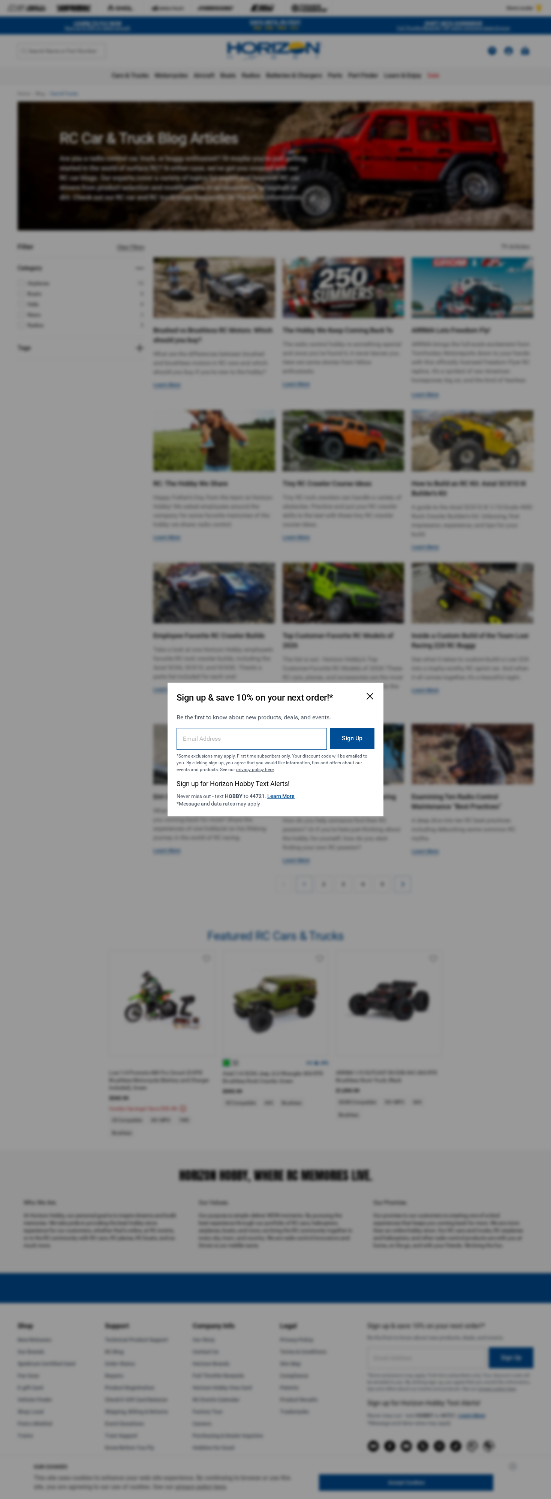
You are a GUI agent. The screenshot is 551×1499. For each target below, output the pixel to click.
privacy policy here (255, 769)
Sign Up (352, 738)
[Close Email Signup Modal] (369, 696)
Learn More (281, 796)
